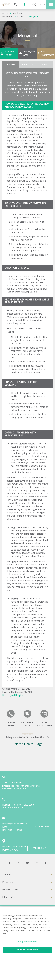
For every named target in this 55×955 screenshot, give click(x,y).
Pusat (44, 64)
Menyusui (33, 16)
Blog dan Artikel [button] (10, 889)
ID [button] (41, 4)
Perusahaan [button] (8, 882)
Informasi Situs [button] (9, 897)
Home (5, 13)
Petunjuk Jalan (40, 848)
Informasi (10, 64)
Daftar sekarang (41, 826)
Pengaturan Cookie (27, 941)
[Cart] (34, 4)
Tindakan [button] (6, 874)
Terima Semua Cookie (27, 949)
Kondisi (20, 16)
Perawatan (27, 64)
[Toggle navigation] (50, 4)
